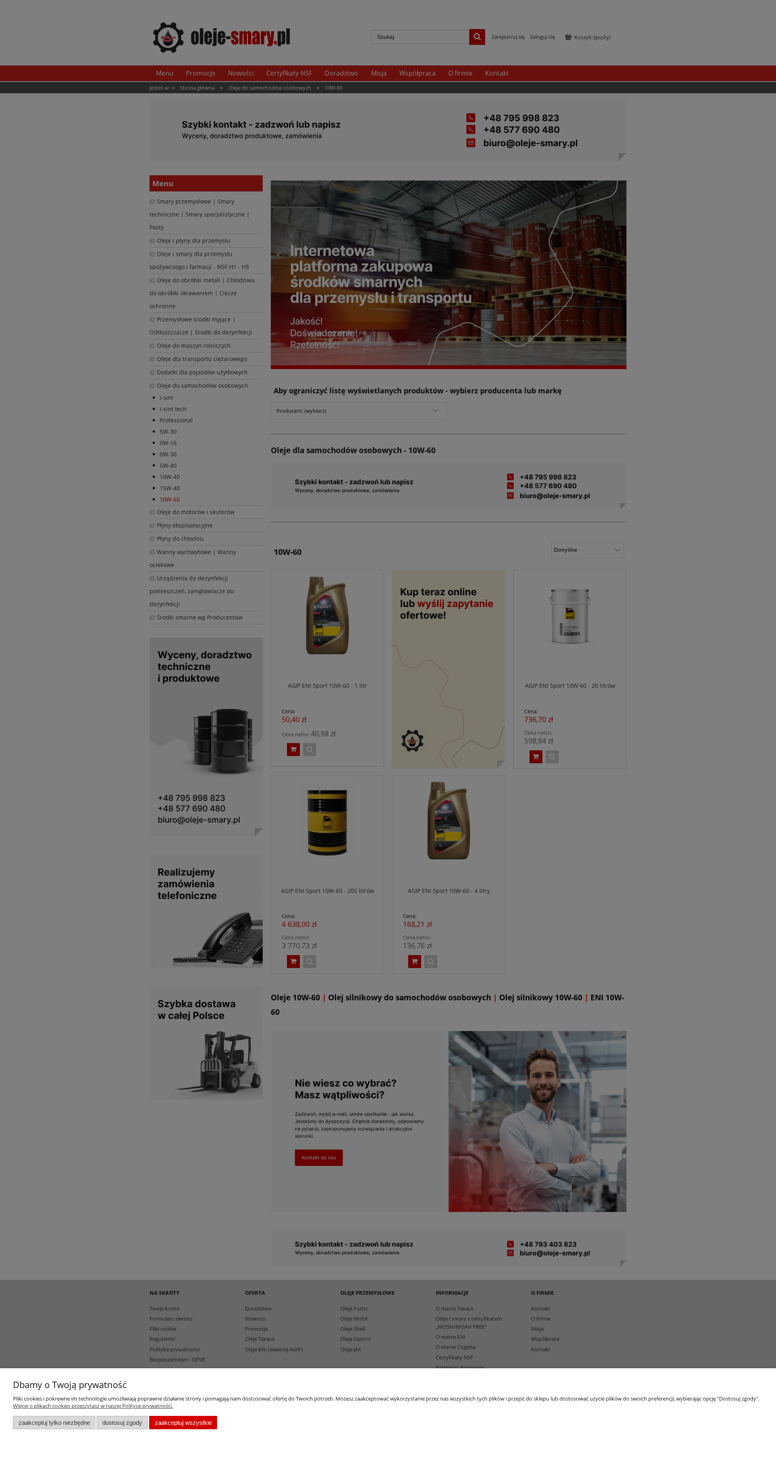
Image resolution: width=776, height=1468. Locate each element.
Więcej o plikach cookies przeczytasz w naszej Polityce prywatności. (93, 1405)
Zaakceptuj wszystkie (183, 1422)
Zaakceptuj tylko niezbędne (54, 1422)
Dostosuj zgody (122, 1422)
